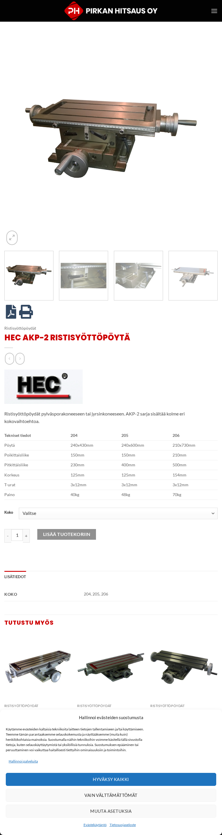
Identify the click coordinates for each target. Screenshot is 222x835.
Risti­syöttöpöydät (20, 328)
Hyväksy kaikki (111, 779)
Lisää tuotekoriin (66, 534)
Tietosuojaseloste (123, 825)
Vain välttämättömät (111, 795)
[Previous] (16, 139)
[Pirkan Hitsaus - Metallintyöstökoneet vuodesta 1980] (111, 11)
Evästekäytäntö (95, 825)
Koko (8, 513)
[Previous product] (19, 359)
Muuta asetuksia (111, 811)
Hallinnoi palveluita (23, 761)
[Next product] (9, 359)
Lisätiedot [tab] (15, 576)
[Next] (206, 139)
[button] (214, 11)
